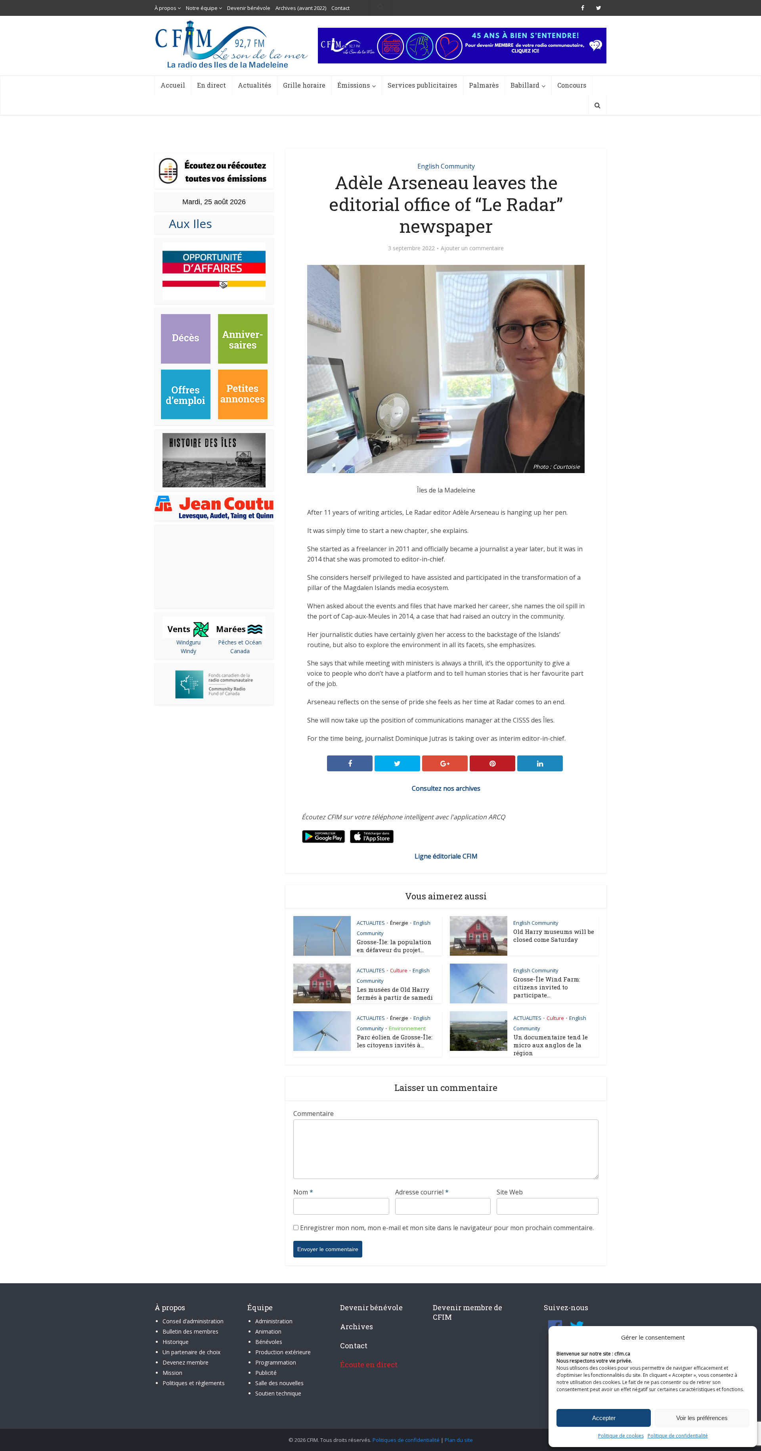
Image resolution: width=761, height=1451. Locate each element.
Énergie (399, 922)
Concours (571, 85)
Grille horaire (304, 85)
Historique (176, 1342)
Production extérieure (283, 1352)
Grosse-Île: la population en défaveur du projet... (394, 946)
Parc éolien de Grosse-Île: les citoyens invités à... (394, 1041)
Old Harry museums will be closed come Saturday (553, 935)
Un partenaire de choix (191, 1352)
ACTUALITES (371, 922)
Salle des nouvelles (279, 1383)
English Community (446, 166)
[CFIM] (232, 44)
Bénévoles (268, 1342)
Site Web (510, 1192)
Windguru (188, 642)
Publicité (266, 1372)
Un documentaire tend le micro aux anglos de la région (550, 1045)
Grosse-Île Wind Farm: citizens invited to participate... (546, 987)
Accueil (173, 85)
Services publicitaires (422, 85)
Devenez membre (185, 1362)
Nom (303, 1192)
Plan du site (459, 1439)
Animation (268, 1331)
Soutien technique (278, 1393)
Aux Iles (187, 223)
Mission (172, 1372)
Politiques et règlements (194, 1383)
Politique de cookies (621, 1435)
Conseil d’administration (193, 1321)
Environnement (407, 1028)
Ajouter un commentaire (472, 248)
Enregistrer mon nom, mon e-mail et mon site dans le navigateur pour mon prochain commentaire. (447, 1227)
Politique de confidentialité (678, 1435)
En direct (211, 85)
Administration (274, 1321)
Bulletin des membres (190, 1331)
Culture (398, 970)
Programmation (275, 1362)
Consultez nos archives (446, 788)
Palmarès (484, 85)
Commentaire (313, 1113)
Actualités (254, 85)
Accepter (604, 1418)
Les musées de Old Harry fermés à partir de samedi (395, 993)
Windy (188, 651)
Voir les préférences (702, 1418)
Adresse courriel (422, 1192)
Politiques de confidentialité (406, 1439)
